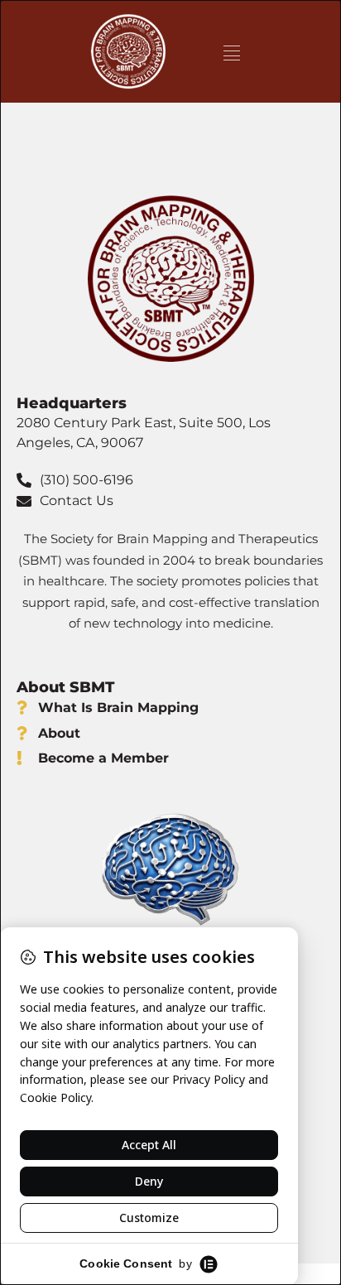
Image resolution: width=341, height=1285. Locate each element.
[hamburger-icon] (231, 51)
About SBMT (65, 687)
